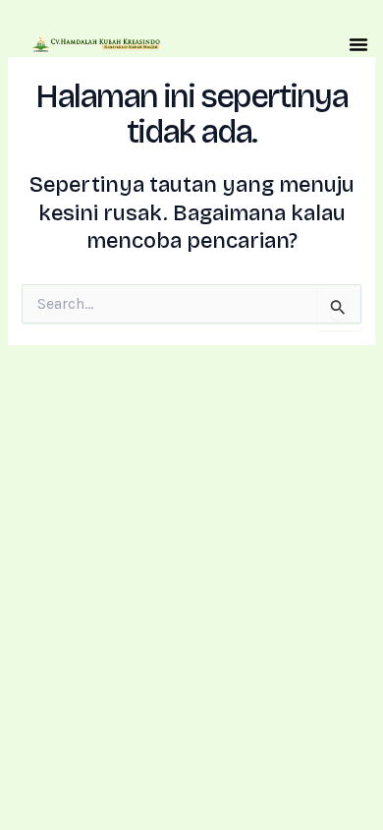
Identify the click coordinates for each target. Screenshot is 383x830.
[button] (358, 44)
